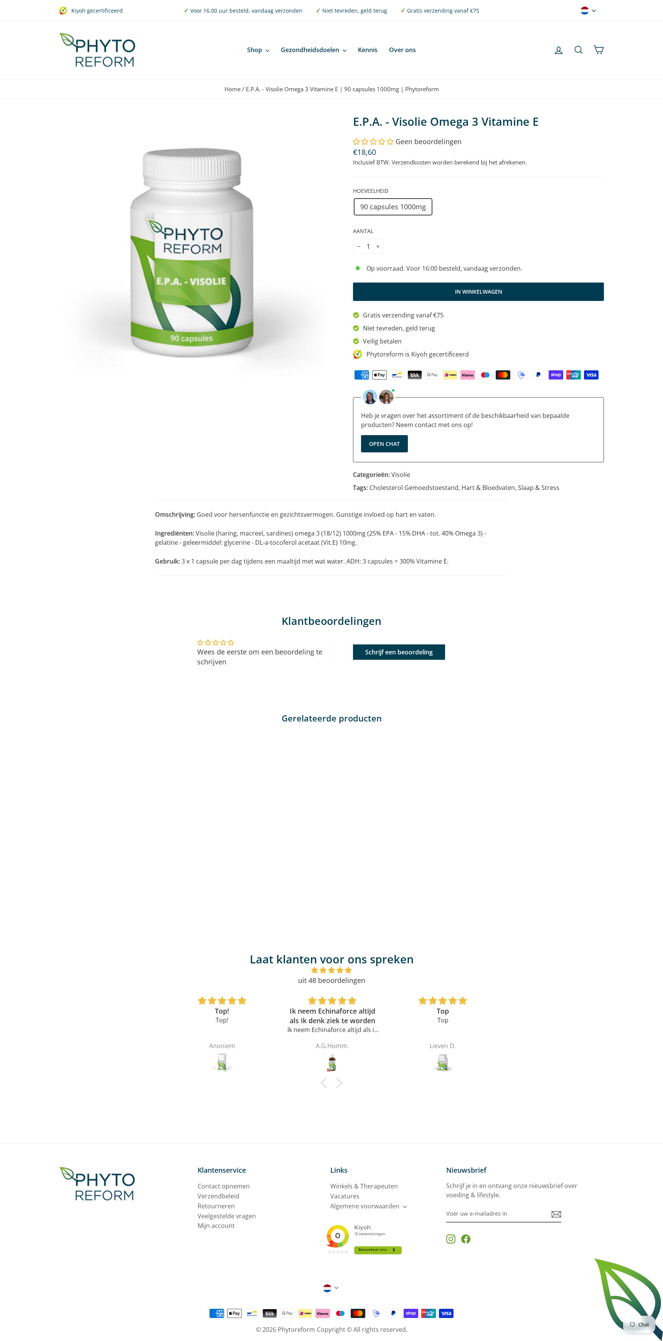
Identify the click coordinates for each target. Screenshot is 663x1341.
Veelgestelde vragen (227, 1216)
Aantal (363, 231)
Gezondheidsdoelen (311, 50)
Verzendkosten (411, 162)
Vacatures (345, 1196)
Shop (255, 50)
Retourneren (216, 1206)
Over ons (402, 50)
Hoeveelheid (370, 190)
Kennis (368, 50)
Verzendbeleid (218, 1196)
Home (232, 89)
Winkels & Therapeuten (364, 1186)
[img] (331, 970)
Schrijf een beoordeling (399, 652)
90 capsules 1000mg (393, 206)
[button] (373, 141)
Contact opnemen (224, 1186)
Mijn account (216, 1225)
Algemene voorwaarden (365, 1206)
